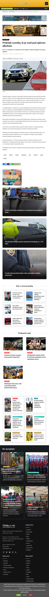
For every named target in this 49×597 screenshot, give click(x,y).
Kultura (28, 534)
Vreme (27, 576)
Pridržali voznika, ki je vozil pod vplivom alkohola (27, 11)
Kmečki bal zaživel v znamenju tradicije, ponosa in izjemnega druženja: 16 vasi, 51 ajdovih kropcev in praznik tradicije (12, 503)
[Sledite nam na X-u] (25, 8)
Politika (28, 538)
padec (41, 155)
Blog (27, 574)
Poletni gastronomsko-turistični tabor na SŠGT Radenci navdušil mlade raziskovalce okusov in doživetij (17, 405)
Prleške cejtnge (29, 578)
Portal (4, 569)
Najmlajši (28, 550)
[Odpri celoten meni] (46, 3)
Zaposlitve (28, 572)
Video (27, 565)
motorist (35, 155)
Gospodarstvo (29, 541)
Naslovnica (5, 11)
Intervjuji (5, 563)
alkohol (11, 155)
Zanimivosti (29, 545)
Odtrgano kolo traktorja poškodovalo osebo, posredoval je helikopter (39, 296)
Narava (28, 543)
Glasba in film (29, 547)
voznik (5, 155)
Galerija (28, 563)
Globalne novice (7, 572)
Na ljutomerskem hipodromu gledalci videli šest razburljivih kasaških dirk (39, 404)
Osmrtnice (5, 574)
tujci (30, 155)
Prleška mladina (30, 581)
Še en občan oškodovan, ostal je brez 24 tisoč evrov (17, 307)
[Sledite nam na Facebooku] (20, 8)
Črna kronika (12, 11)
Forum (27, 567)
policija (17, 155)
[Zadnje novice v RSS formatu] (15, 552)
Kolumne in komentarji (8, 567)
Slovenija (5, 561)
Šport (27, 536)
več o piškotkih (28, 590)
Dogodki (28, 561)
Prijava (46, 8)
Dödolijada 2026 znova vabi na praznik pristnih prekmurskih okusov (13, 385)
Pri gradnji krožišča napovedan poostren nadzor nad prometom (11, 471)
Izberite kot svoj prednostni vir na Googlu (14, 58)
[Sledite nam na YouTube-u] (23, 8)
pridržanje (23, 155)
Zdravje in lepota (7, 565)
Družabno (28, 529)
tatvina (5, 158)
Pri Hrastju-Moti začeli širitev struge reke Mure (18, 436)
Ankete (28, 569)
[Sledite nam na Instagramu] (6, 552)
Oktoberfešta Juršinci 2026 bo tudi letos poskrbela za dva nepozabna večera (36, 357)
